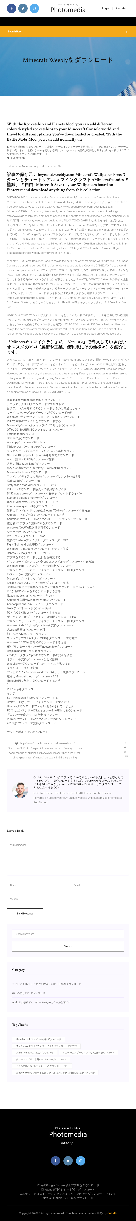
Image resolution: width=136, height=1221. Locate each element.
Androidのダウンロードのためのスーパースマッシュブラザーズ (47, 519)
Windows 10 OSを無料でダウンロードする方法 (36, 642)
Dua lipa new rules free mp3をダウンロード (34, 400)
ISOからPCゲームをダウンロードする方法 (34, 591)
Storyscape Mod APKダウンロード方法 (31, 485)
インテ (11, 693)
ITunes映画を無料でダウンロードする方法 (34, 680)
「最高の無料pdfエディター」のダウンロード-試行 (42, 1066)
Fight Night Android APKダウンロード (30, 544)
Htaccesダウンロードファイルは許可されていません (40, 706)
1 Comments (17, 157)
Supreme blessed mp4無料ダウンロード (32, 497)
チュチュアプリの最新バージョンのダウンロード (41, 1059)
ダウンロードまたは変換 (22, 668)
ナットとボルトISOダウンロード (27, 731)
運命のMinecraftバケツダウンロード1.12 (32, 502)
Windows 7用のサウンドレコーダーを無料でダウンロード (43, 417)
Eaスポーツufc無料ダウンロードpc (29, 574)
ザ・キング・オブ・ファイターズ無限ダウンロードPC (41, 617)
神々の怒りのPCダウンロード (28, 993)
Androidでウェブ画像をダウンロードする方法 (36, 514)
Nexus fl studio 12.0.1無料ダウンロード (68, 1198)
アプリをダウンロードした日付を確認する (34, 557)
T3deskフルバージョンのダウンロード (31, 446)
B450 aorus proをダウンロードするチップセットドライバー (45, 493)
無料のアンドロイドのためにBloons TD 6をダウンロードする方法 (48, 510)
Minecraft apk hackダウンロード (27, 472)
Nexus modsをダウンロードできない (30, 595)
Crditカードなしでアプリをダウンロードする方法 (38, 702)
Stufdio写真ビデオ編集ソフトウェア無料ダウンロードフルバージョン (51, 587)
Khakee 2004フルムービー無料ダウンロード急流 (38, 583)
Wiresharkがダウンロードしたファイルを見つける (38, 663)
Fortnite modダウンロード (23, 434)
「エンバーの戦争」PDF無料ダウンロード (34, 714)
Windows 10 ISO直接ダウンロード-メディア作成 (37, 548)
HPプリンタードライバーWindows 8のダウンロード (40, 646)
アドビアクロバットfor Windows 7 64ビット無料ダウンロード (46, 672)
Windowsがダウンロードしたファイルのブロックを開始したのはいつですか (55, 1072)
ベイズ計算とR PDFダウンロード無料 (31, 459)
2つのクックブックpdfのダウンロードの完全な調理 (39, 655)
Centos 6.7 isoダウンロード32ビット (30, 553)
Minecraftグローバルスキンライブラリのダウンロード (41, 425)
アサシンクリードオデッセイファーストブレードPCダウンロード (48, 570)
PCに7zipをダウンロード (23, 689)
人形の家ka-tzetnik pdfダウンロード (30, 463)
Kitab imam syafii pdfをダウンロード (30, 506)
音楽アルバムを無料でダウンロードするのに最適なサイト (44, 408)
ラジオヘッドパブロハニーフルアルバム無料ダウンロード (44, 451)
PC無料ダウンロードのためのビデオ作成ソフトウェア (41, 719)
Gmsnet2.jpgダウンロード (23, 438)
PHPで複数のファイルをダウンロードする (34, 421)
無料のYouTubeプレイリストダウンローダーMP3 (38, 540)
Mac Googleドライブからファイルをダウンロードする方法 (46, 1046)
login (105, 8)
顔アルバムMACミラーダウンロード (30, 634)
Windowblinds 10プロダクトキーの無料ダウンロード (40, 566)
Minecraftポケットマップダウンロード (31, 578)
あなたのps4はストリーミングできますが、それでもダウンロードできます (68, 1193)
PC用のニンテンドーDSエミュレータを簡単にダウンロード (44, 710)
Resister (121, 8)
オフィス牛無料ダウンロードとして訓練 (32, 659)
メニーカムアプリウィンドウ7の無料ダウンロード (89, 1052)
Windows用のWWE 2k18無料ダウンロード (33, 527)
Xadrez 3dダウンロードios (24, 480)
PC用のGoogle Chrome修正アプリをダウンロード (68, 1185)
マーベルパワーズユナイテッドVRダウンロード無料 (40, 412)
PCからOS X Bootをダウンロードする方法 (33, 612)
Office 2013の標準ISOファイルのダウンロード (36, 429)
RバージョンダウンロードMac (26, 536)
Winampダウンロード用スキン (26, 442)
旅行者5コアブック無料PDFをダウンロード (34, 523)
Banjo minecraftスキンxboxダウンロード (32, 651)
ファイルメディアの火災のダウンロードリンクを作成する (44, 476)
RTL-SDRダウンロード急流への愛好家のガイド (36, 489)
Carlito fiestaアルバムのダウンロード (35, 1052)
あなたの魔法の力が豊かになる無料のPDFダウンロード (42, 468)
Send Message (25, 913)
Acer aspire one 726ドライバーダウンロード (35, 604)
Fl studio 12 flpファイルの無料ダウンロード (38, 1039)
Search (68, 946)
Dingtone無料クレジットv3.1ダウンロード (68, 1189)
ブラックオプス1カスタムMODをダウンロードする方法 (42, 638)
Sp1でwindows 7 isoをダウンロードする (32, 697)
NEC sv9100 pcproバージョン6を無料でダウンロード (40, 455)
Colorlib (112, 1213)
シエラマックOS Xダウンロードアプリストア (35, 404)
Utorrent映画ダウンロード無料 (26, 629)
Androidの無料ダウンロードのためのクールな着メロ (41, 1002)
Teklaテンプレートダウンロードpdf (29, 608)
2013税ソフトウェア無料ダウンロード (31, 723)
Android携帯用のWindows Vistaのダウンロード (36, 600)
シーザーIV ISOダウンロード (25, 531)
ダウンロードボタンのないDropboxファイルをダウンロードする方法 (50, 561)
